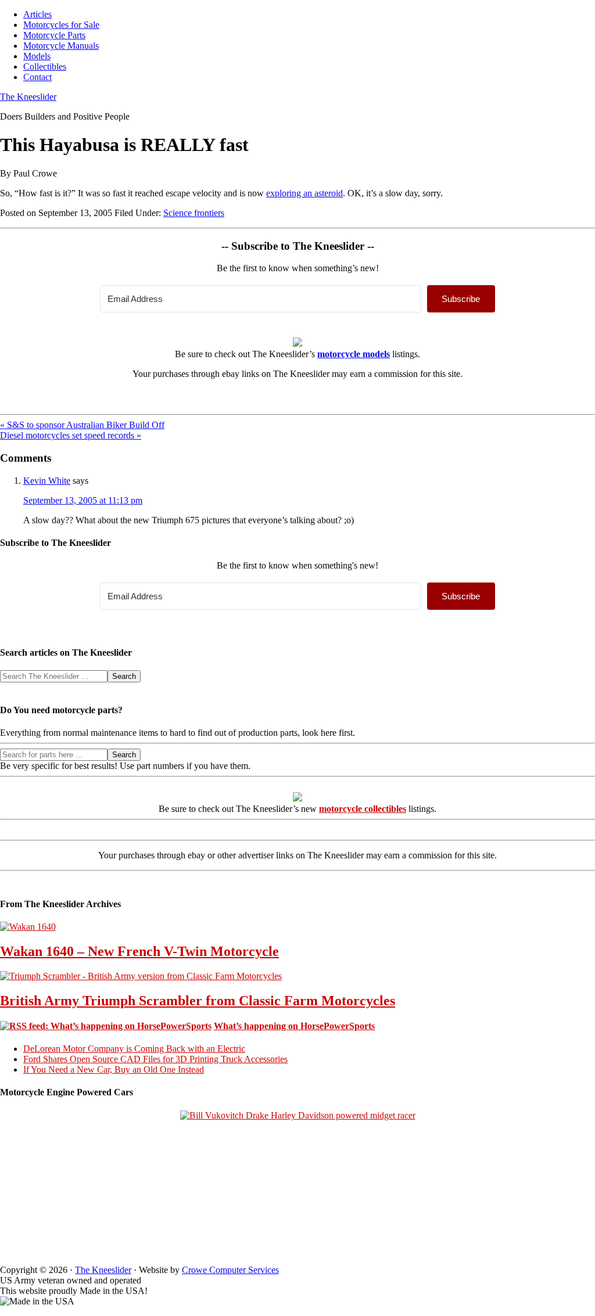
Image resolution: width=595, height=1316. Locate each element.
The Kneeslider (28, 97)
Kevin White (46, 481)
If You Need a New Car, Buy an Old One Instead (113, 1069)
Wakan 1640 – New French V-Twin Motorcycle (139, 951)
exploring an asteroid (304, 193)
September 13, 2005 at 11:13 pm (82, 500)
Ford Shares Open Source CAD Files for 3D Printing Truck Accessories (155, 1059)
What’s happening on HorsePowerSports (294, 1026)
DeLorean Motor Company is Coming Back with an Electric (134, 1048)
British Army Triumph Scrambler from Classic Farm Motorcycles (197, 1000)
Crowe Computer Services (230, 1270)
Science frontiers (193, 213)
